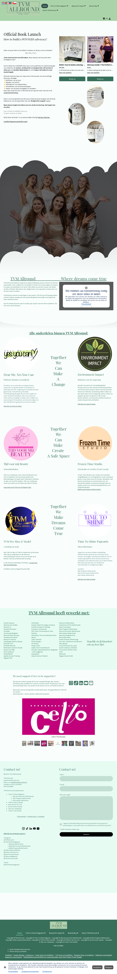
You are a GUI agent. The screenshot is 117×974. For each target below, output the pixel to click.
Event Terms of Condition (44, 955)
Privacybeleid (86, 304)
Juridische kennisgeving (30, 971)
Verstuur (86, 834)
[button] (23, 743)
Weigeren (108, 967)
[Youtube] (86, 683)
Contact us (30, 955)
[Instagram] (71, 683)
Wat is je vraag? (65, 795)
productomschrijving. (11, 93)
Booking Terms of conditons (84, 955)
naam (62, 774)
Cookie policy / (32, 816)
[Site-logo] (23, 8)
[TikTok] (76, 683)
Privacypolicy (21, 816)
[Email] (91, 683)
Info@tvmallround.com (19, 782)
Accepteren (97, 967)
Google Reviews (18, 955)
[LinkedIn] (81, 683)
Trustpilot (41, 816)
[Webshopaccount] (109, 18)
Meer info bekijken (65, 73)
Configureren (47, 971)
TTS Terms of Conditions (64, 955)
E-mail (62, 785)
